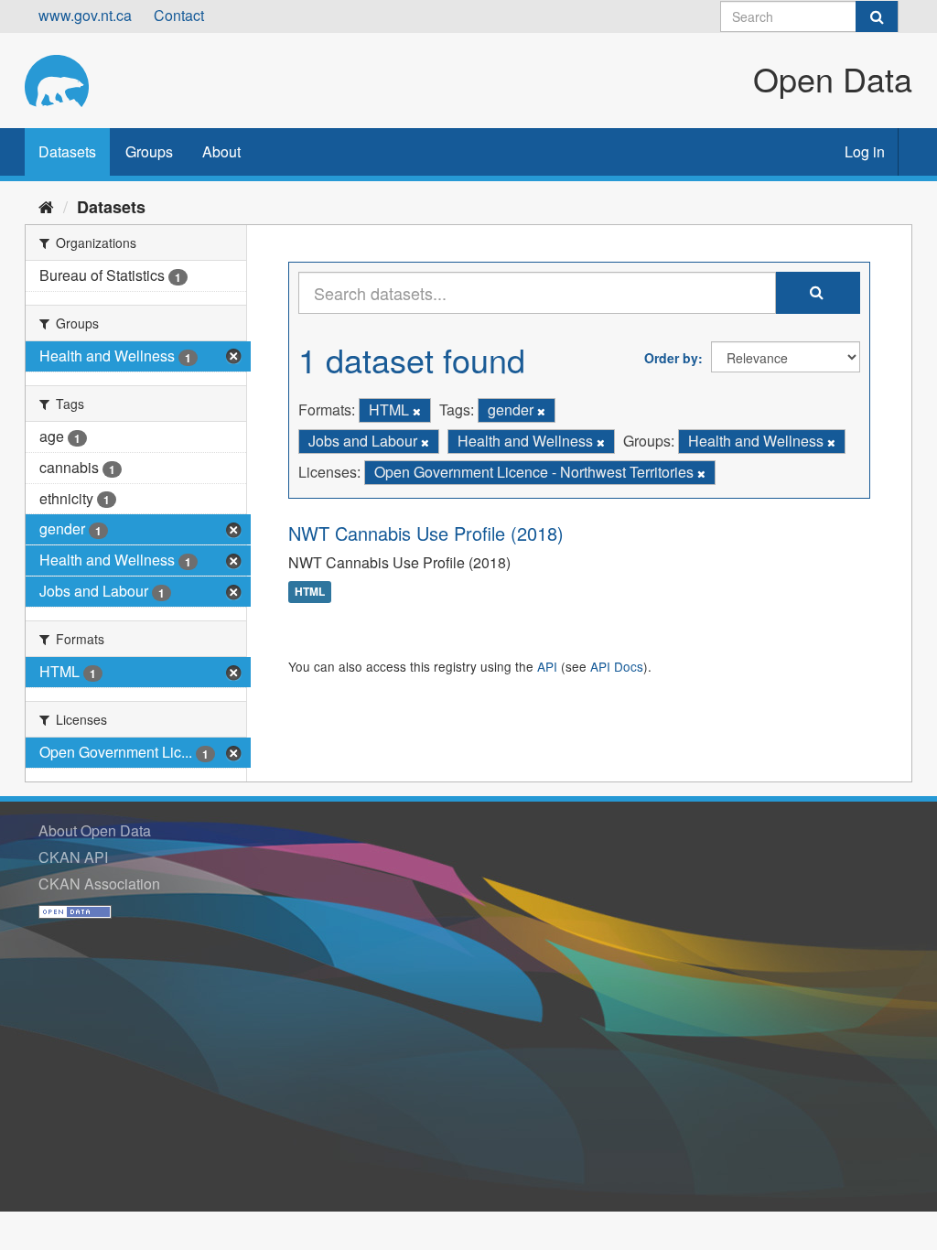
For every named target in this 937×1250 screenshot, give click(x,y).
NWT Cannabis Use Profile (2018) (426, 533)
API (547, 666)
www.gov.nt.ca (85, 15)
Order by (671, 358)
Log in (865, 151)
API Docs (616, 666)
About (221, 151)
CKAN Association (99, 883)
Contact (179, 15)
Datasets (67, 151)
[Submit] (877, 16)
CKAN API (73, 856)
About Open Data (94, 830)
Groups (149, 151)
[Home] (46, 206)
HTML (310, 592)
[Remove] (417, 411)
